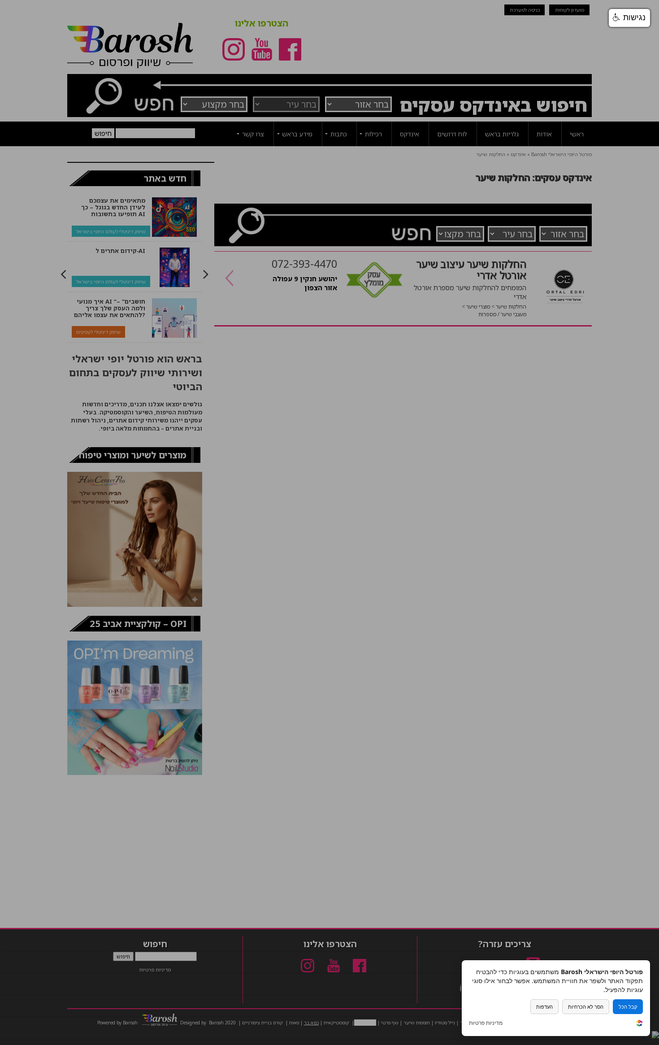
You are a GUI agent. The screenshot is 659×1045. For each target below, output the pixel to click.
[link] (639, 1024)
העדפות (544, 1006)
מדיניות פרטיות (486, 1023)
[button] (629, 18)
